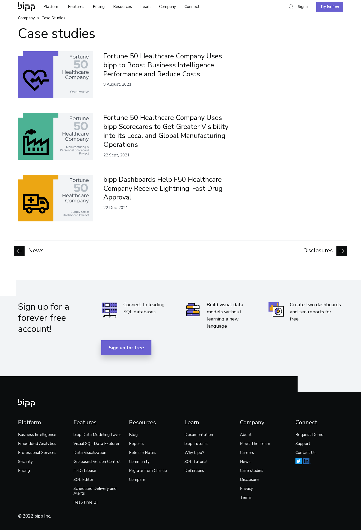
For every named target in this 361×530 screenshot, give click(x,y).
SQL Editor (83, 479)
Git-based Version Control (97, 461)
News (35, 251)
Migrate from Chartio (148, 470)
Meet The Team (255, 443)
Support (302, 443)
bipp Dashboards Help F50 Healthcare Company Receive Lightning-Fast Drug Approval (163, 188)
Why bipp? (194, 452)
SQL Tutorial (195, 461)
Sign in (303, 6)
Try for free (329, 6)
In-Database (84, 470)
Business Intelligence (37, 434)
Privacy (246, 488)
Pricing (99, 6)
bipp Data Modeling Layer (97, 434)
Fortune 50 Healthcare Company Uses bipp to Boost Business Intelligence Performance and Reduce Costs (162, 65)
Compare (137, 479)
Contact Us (305, 452)
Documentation (198, 434)
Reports (136, 443)
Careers (247, 452)
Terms (246, 497)
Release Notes (142, 452)
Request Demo (309, 434)
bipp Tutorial (196, 443)
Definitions (194, 470)
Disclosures (318, 251)
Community (139, 461)
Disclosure (249, 479)
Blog (133, 434)
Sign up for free (126, 348)
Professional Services (37, 452)
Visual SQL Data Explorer (96, 443)
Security (25, 461)
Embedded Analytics (37, 443)
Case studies (251, 470)
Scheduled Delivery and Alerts (95, 491)
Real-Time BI (85, 502)
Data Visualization (89, 452)
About (246, 434)
